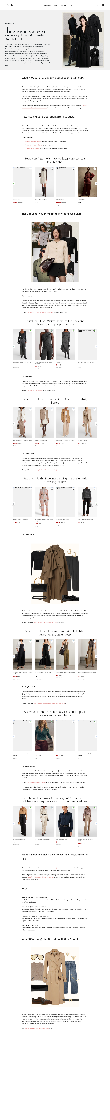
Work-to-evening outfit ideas (37, 782)
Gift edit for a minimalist (33, 142)
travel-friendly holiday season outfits (45, 622)
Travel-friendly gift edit (32, 148)
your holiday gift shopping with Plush (37, 1028)
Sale (39, 5)
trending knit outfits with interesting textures (48, 470)
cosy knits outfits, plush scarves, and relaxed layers (49, 703)
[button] (103, 5)
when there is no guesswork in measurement (59, 868)
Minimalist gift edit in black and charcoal (40, 312)
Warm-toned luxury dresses (34, 145)
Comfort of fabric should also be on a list (40, 877)
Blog (71, 5)
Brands (63, 5)
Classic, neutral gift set (35, 390)
